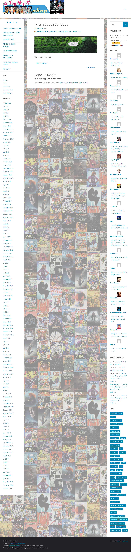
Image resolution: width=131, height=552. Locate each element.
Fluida (118, 541)
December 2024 (8, 168)
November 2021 (8, 289)
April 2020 (6, 351)
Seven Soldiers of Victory (118, 505)
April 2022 (6, 273)
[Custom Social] (16, 22)
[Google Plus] (13, 22)
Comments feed (8, 90)
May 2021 (6, 309)
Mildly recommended (117, 481)
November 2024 (8, 172)
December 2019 (8, 364)
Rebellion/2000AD (116, 488)
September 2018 (8, 413)
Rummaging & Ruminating (8, 56)
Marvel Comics (121, 477)
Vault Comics (121, 527)
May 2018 (6, 426)
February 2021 (7, 319)
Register (5, 80)
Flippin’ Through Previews (9, 45)
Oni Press (123, 484)
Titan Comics (123, 519)
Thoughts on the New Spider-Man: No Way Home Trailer (118, 195)
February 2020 (7, 358)
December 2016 (8, 482)
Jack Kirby (119, 470)
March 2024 (7, 198)
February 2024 (7, 201)
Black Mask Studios (116, 441)
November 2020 (8, 328)
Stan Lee (113, 512)
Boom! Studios (115, 445)
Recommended (115, 491)
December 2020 (8, 325)
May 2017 (6, 466)
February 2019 (7, 397)
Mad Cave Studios (116, 473)
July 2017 (5, 459)
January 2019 (7, 400)
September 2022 (8, 257)
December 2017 (8, 443)
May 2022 (6, 270)
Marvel (113, 477)
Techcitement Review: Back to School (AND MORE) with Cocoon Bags (119, 242)
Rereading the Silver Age (118, 495)
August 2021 (7, 299)
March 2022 (7, 276)
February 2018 (7, 436)
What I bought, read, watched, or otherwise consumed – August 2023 (59, 31)
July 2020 (5, 341)
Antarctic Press (115, 431)
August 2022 (7, 260)
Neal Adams (114, 484)
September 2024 (8, 178)
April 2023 (6, 234)
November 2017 (8, 446)
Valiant (113, 527)
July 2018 (5, 420)
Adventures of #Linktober (119, 78)
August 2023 (7, 221)
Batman (123, 438)
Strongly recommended (118, 516)
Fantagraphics (115, 456)
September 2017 (8, 452)
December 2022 (8, 247)
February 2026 (7, 123)
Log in (5, 83)
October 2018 (7, 410)
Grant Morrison (115, 463)
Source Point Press (116, 509)
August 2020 (7, 338)
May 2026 (6, 113)
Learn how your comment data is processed (73, 83)
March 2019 (7, 394)
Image (112, 470)
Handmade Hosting (14, 545)
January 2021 (7, 322)
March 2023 (7, 237)
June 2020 (6, 345)
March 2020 (7, 355)
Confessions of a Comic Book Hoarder (11, 34)
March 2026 (7, 119)
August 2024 (7, 181)
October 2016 (7, 488)
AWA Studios (114, 438)
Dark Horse (114, 449)
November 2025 (8, 132)
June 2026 (6, 110)
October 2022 (7, 253)
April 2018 (6, 430)
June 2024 (6, 188)
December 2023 (8, 208)
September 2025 (8, 139)
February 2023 (7, 240)
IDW (121, 466)
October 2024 (7, 175)
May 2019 (6, 387)
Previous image (42, 63)
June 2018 (6, 423)
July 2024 (5, 185)
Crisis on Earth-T (9, 40)
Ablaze (113, 417)
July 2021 (5, 302)
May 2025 (6, 152)
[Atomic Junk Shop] (33, 7)
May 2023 (6, 230)
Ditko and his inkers (117, 105)
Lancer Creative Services (17, 543)
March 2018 (7, 433)
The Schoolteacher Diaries (10, 63)
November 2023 (8, 211)
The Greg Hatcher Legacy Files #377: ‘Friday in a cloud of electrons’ (119, 148)
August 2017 (7, 456)
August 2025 (7, 142)
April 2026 (6, 116)
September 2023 (8, 217)
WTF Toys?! (6, 69)
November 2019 (8, 368)
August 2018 (7, 417)
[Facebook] (7, 22)
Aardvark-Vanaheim (116, 413)
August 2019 (7, 377)
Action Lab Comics (116, 420)
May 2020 (6, 348)
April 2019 (6, 390)
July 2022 (5, 263)
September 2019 (8, 374)
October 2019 (7, 371)
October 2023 (7, 214)
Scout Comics (115, 502)
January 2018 (7, 439)
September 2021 (8, 296)
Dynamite (122, 452)
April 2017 (6, 469)
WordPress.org (7, 93)
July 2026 (5, 106)
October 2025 (7, 136)
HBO (123, 463)
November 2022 (8, 250)
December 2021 (8, 286)
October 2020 (7, 332)
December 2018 (8, 403)
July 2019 (5, 381)
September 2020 (8, 335)
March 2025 (7, 159)
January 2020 (7, 361)
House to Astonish (10, 51)
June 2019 (6, 384)
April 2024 (6, 194)
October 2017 (7, 449)
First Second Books (116, 459)
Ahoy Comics (114, 427)
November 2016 (8, 485)
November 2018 (8, 407)
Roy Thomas (114, 498)
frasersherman (114, 384)
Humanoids (114, 466)
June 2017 (6, 462)
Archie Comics (115, 434)
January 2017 (7, 479)
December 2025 (8, 129)
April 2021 (6, 312)
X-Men (125, 530)
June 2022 (6, 266)
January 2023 (7, 243)
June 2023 (6, 227)
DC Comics (114, 452)
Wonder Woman (115, 530)
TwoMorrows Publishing (117, 523)
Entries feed (6, 87)
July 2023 (5, 224)
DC (121, 449)
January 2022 (7, 283)
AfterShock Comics (116, 424)
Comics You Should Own (12, 28)
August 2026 (7, 103)
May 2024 (6, 191)
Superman (114, 519)
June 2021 (6, 306)
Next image (90, 67)
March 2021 (7, 315)
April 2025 (6, 155)
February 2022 (7, 279)
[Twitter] (10, 22)
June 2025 (6, 149)
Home (124, 9)
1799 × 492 (40, 28)
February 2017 (7, 475)
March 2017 (7, 472)
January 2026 (7, 126)
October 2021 (7, 292)
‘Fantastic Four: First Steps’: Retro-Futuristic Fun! (118, 319)
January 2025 (7, 165)
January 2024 (7, 204)
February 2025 (7, 162)
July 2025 (5, 146)
